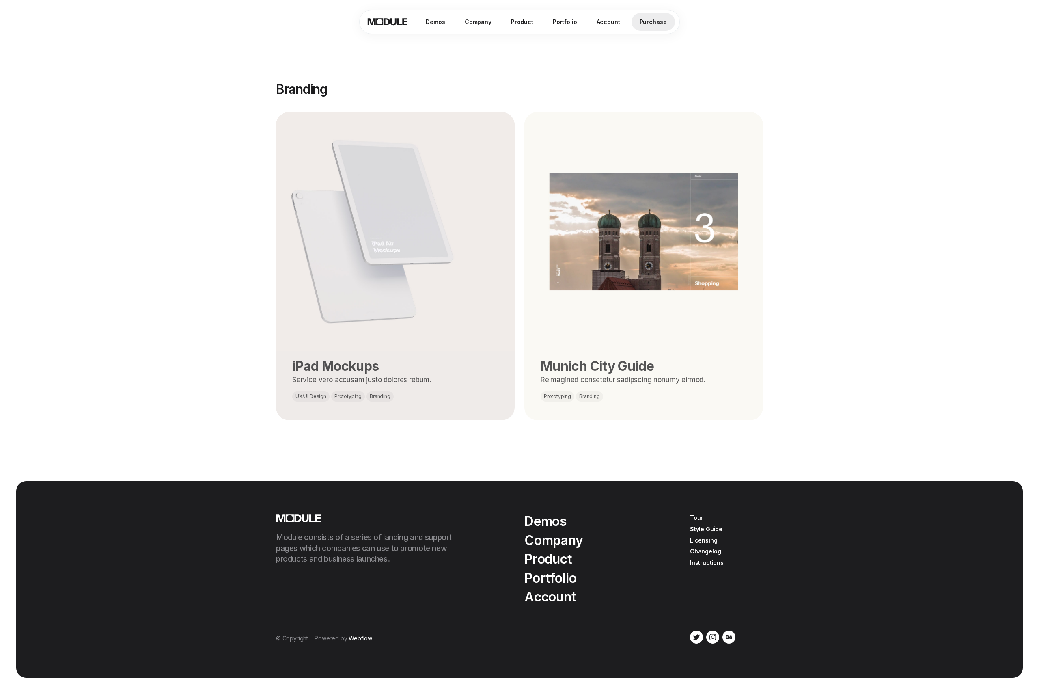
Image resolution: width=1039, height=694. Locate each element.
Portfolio (565, 21)
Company (478, 21)
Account (608, 21)
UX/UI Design (310, 396)
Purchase (653, 21)
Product (522, 21)
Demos (435, 21)
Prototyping (348, 396)
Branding (380, 396)
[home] (387, 22)
